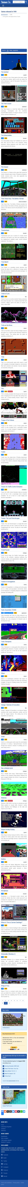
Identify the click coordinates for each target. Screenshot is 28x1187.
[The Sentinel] (14, 62)
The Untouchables (6, 135)
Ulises (3, 673)
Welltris (3, 859)
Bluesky (5, 1176)
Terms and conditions (6, 1182)
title (8, 50)
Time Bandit (4, 262)
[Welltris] (14, 850)
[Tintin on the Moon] (14, 315)
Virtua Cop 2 (8, 1076)
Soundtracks (4, 1136)
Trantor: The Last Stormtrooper (10, 518)
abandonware (4, 14)
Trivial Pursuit (5, 550)
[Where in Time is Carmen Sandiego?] (14, 912)
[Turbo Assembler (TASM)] (14, 601)
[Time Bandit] (14, 252)
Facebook (5, 1155)
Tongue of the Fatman (7, 420)
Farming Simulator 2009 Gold (12, 1066)
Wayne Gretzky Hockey (8, 829)
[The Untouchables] (14, 125)
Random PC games (5, 1142)
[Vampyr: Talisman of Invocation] (14, 695)
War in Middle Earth (7, 768)
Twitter (5, 1161)
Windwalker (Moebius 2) (8, 954)
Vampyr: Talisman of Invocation (10, 705)
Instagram (5, 1167)
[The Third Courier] (14, 94)
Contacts (3, 1128)
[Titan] (14, 347)
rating (10, 50)
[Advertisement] (14, 33)
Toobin (3, 452)
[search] (26, 2)
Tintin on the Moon (6, 325)
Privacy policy (16, 1182)
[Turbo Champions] (14, 632)
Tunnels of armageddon (8, 582)
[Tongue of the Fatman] (14, 410)
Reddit (4, 1158)
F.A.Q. (2, 1124)
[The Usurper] (14, 157)
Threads (5, 1173)
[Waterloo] (14, 789)
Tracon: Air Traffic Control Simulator (11, 487)
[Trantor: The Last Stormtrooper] (14, 508)
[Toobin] (14, 442)
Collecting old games (6, 1126)
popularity (15, 50)
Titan (2, 357)
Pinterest (5, 1170)
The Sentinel (4, 72)
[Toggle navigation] (3, 5)
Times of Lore (5, 294)
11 (9, 1003)
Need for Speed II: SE (10, 1073)
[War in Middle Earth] (14, 758)
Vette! (3, 736)
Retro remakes (4, 1138)
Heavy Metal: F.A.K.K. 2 (11, 1071)
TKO (2, 388)
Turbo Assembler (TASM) (8, 610)
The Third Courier (6, 104)
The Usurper (4, 167)
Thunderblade (5, 230)
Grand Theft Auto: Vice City (11, 1068)
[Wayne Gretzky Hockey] (14, 819)
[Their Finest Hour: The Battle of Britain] (14, 188)
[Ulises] (14, 663)
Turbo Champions (6, 641)
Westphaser (4, 891)
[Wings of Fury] (14, 976)
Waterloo (3, 798)
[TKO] (14, 378)
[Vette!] (14, 726)
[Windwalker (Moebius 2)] (14, 944)
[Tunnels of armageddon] (14, 571)
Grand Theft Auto (7, 1106)
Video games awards (6, 1140)
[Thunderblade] (14, 220)
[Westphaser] (14, 881)
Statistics (3, 1130)
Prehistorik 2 (6, 1027)
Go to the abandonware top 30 (11, 1081)
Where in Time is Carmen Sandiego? (11, 922)
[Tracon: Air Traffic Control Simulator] (14, 475)
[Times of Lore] (14, 283)
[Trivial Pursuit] (14, 540)
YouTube (5, 1164)
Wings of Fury (5, 986)
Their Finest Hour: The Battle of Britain (12, 199)
